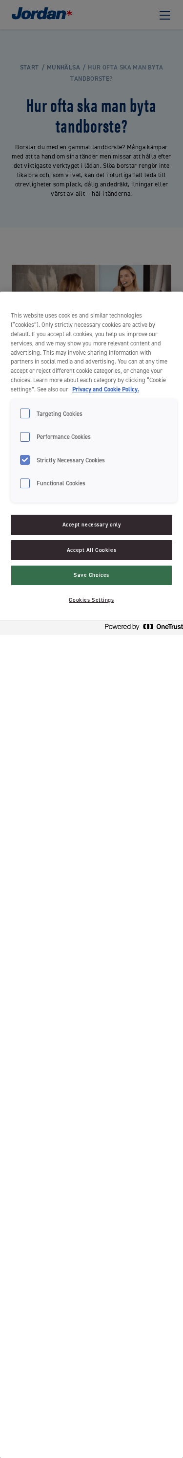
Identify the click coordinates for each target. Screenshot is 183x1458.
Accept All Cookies (91, 550)
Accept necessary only (91, 524)
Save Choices (91, 575)
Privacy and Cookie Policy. (105, 389)
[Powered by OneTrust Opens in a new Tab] (141, 629)
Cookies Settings (91, 600)
